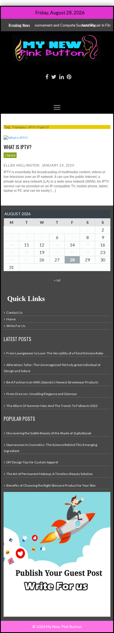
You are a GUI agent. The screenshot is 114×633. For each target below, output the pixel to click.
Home (11, 319)
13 (57, 245)
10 (11, 245)
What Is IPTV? (18, 147)
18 (26, 252)
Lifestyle (10, 155)
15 (87, 245)
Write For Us (15, 326)
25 (26, 260)
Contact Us (14, 312)
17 (11, 252)
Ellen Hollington (22, 165)
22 (87, 252)
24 (11, 260)
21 (72, 252)
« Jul (57, 280)
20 (57, 252)
